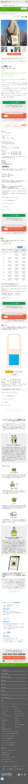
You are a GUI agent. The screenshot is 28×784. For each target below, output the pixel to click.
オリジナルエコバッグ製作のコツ (13, 766)
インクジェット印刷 (18, 371)
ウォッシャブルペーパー (20, 715)
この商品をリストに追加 (14, 54)
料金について (3, 76)
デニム (4, 717)
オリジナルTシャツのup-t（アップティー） (10, 750)
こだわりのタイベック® (7, 715)
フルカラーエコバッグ (20, 713)
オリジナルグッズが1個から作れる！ (9, 742)
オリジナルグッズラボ (7, 759)
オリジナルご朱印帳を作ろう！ (8, 738)
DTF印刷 (14, 374)
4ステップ (18, 722)
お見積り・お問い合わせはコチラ (16, 115)
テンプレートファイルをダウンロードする (14, 410)
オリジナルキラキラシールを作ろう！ (9, 735)
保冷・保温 (5, 720)
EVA (3, 722)
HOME (4, 766)
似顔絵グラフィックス (7, 752)
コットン (12, 12)
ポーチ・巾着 (18, 711)
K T (7, 617)
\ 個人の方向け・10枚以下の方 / (14, 126)
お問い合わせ (14, 294)
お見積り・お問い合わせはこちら (14, 657)
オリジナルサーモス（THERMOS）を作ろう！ (11, 733)
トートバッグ (5, 708)
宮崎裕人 (9, 632)
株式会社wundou (6, 754)
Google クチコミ (6, 602)
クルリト (4, 724)
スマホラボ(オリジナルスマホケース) (9, 761)
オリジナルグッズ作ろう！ (7, 740)
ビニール (18, 720)
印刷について (10, 76)
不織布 (4, 713)
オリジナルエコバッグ (4, 12)
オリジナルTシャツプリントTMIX (9, 757)
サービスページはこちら (14, 590)
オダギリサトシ (10, 605)
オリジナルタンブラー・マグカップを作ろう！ (11, 731)
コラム (22, 766)
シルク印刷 (9, 371)
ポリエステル (5, 711)
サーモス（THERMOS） (20, 724)
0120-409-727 (10, 119)
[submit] (24, 5)
